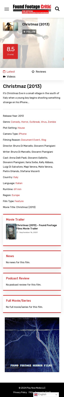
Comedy (15, 122)
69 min (17, 189)
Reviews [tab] (41, 71)
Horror (24, 122)
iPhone (22, 134)
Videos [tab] (11, 76)
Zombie (52, 122)
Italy (15, 177)
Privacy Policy (20, 392)
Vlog (43, 140)
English (42, 394)
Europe (16, 195)
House (21, 128)
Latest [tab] (11, 71)
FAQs (31, 392)
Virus (44, 122)
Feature (19, 201)
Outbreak (34, 122)
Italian (18, 183)
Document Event (30, 140)
